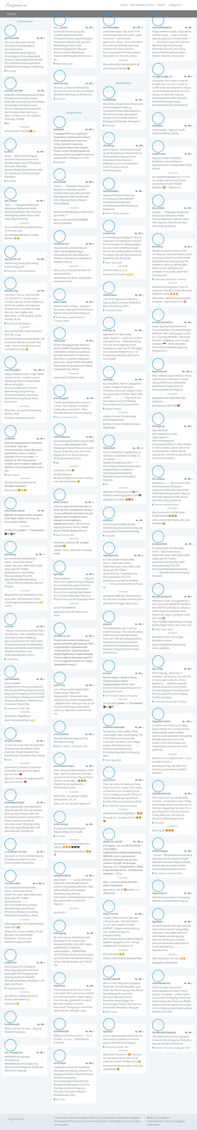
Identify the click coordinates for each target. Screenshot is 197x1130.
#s (15, 401)
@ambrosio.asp (62, 851)
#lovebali (9, 980)
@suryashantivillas (14, 331)
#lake (136, 649)
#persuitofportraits (64, 588)
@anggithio (158, 962)
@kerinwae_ (60, 796)
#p (55, 59)
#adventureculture (113, 476)
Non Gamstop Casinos (142, 5)
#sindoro (129, 49)
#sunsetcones (130, 642)
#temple (83, 455)
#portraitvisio (132, 404)
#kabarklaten (81, 588)
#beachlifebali (22, 59)
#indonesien (109, 1007)
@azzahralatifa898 (63, 212)
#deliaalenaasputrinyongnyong (21, 1063)
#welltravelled (61, 35)
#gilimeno (157, 862)
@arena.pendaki (160, 569)
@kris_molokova (111, 882)
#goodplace (130, 114)
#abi (86, 196)
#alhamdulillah (62, 951)
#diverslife (10, 63)
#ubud (156, 168)
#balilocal (9, 700)
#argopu (9, 586)
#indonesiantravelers (65, 787)
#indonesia (126, 149)
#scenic (128, 649)
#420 (119, 642)
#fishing (135, 531)
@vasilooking (11, 530)
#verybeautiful (24, 101)
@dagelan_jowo (121, 942)
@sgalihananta (122, 928)
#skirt (72, 196)
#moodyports (80, 599)
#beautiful (9, 94)
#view (31, 862)
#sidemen (177, 1043)
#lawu (106, 56)
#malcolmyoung (112, 170)
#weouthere (109, 642)
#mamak (79, 309)
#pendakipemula (63, 254)
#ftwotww (74, 595)
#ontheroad (158, 697)
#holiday (9, 162)
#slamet (119, 52)
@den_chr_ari (61, 803)
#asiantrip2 (158, 386)
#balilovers (20, 977)
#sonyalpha (109, 401)
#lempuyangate (36, 94)
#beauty (82, 200)
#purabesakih (126, 198)
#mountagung (12, 56)
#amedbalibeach (26, 45)
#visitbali (9, 644)
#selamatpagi (159, 1001)
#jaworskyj (75, 45)
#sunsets (58, 828)
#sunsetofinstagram (75, 828)
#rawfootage (159, 869)
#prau (137, 52)
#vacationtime (184, 855)
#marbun (59, 258)
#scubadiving (119, 251)
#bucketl (107, 480)
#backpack (167, 690)
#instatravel (170, 855)
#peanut (156, 1004)
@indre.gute (158, 830)
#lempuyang (159, 693)
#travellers (122, 1007)
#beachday (109, 104)
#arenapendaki (177, 562)
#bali (37, 63)
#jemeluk (9, 648)
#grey (168, 697)
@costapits (158, 637)
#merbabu (118, 49)
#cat (173, 865)
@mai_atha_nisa (12, 599)
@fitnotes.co (109, 491)
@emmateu (126, 334)
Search (161, 5)
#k (131, 945)
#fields (187, 1001)
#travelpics (130, 476)
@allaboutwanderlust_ (115, 462)
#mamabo (59, 309)
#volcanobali (31, 970)
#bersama (68, 313)
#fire (91, 441)
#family (167, 133)
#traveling (21, 94)
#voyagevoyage (171, 101)
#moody (68, 599)
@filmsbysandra (160, 958)
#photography (182, 690)
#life (39, 169)
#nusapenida (180, 683)
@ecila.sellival (61, 843)
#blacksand (137, 104)
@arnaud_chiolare (14, 778)
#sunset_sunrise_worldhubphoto (71, 87)
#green (175, 1004)
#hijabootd (83, 186)
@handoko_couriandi (15, 410)
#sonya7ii (121, 401)
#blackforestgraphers (65, 49)
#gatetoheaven (160, 261)
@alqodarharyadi (13, 594)
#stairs (182, 165)
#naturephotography (65, 42)
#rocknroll (115, 167)
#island (77, 441)
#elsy (57, 200)
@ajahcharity (60, 377)
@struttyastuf (159, 766)
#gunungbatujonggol (72, 251)
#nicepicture (11, 98)
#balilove (133, 117)
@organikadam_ (75, 784)
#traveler (58, 412)
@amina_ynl (10, 490)
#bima (116, 156)
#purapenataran (129, 798)
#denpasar (164, 486)
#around (178, 1001)
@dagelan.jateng (112, 935)
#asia (84, 444)
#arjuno (176, 56)
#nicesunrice (29, 108)
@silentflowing (12, 338)
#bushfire (108, 645)
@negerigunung (111, 580)
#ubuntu (70, 458)
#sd (112, 153)
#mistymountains (119, 306)
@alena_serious (62, 550)
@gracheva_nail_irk (113, 889)
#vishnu (67, 455)
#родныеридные (112, 684)
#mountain (172, 693)
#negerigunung (128, 573)
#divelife (119, 254)
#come (166, 1011)
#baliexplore (29, 697)
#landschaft (76, 35)
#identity (9, 308)
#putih (106, 153)
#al (6, 1070)
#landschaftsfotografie (66, 56)
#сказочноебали (112, 681)
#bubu (79, 196)
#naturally (9, 101)
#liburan (79, 193)
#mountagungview (27, 973)
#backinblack (130, 163)
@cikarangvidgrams (119, 931)
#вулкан (74, 530)
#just (170, 1001)
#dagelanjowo (111, 945)
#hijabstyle (59, 189)
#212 (78, 458)
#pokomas (37, 1067)
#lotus (75, 455)
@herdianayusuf (62, 277)
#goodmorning (182, 997)
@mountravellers (112, 64)
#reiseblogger (110, 1004)
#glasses (64, 196)
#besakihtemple (111, 202)
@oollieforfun (11, 996)
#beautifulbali (81, 1081)
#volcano (9, 59)
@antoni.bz (158, 683)
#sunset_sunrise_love (74, 91)
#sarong (39, 690)
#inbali (33, 98)
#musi (132, 156)
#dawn (174, 897)
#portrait (78, 592)
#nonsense (10, 315)
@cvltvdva (59, 912)
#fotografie (60, 38)
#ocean (58, 451)
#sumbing (108, 52)
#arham (13, 1070)
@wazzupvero (12, 131)
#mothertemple (111, 205)
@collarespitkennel (162, 644)
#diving (137, 251)
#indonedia (170, 98)
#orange (173, 165)
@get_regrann (111, 338)
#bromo (114, 56)
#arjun (133, 56)
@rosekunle (10, 482)
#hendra (107, 156)
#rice (36, 752)
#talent (8, 1067)
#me (164, 350)
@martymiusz (110, 274)
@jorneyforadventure (171, 326)
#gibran (58, 313)
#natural (180, 1008)
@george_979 (110, 866)
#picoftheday (29, 169)
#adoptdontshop (132, 341)
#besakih (125, 202)
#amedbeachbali (13, 49)
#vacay (70, 742)
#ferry (106, 306)
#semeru (125, 56)
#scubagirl (109, 254)
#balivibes (21, 700)
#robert (8, 266)
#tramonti (38, 648)
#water (90, 448)
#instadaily (121, 121)
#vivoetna (31, 641)
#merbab (157, 576)
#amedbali (10, 45)
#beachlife (36, 59)
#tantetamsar (71, 258)
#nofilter (122, 524)
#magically (184, 897)
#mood (107, 404)
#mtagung (128, 195)
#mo (91, 599)
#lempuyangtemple (162, 389)
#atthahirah (72, 189)
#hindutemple (17, 1032)
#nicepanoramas (28, 105)
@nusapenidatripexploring (166, 177)
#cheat (186, 483)
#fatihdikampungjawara (17, 1056)
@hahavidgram (135, 938)
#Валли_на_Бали (161, 901)
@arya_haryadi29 (13, 384)
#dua (62, 940)
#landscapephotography (79, 38)
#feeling (131, 401)
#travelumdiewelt (112, 997)
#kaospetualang (161, 565)
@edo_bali (9, 984)
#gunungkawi (11, 521)
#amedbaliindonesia (15, 52)
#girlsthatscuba (133, 254)
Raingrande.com (16, 5)
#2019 (41, 755)
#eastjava (166, 1043)
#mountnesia (110, 45)
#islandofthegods (63, 441)
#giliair (185, 858)
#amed (31, 42)
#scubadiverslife (25, 63)
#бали (84, 527)
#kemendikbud (134, 153)
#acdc (125, 167)
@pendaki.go (11, 579)
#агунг (57, 530)
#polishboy (158, 161)
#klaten (87, 592)
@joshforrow (159, 758)
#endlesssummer (176, 869)
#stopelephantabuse (163, 444)
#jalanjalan (69, 193)
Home (124, 5)
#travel (17, 173)
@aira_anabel (61, 219)
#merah (137, 149)
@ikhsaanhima (110, 603)
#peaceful (134, 111)
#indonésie (158, 98)
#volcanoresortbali (14, 859)
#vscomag (67, 592)
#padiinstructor (111, 258)
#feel (183, 687)
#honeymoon (134, 688)
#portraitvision (83, 585)
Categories (174, 5)
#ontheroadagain (31, 173)
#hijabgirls (71, 186)
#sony (137, 397)
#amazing (23, 98)
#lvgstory (124, 945)
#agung (31, 52)
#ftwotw (58, 599)
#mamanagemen (22, 1067)
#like (56, 196)
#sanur (71, 1074)
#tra (27, 704)
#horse (165, 865)
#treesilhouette (62, 94)
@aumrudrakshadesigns (17, 720)
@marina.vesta (110, 270)
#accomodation (13, 862)
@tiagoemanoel (160, 398)
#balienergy (21, 980)
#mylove (137, 794)
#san (72, 1095)
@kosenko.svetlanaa (64, 542)
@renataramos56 (161, 405)
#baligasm (26, 66)
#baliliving (37, 66)
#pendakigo (28, 572)
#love (115, 117)
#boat (127, 531)
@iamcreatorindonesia (115, 938)
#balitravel (108, 209)
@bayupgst (176, 333)
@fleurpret (10, 1003)
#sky (71, 451)
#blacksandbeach (112, 107)
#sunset (58, 91)
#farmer (166, 1004)
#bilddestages (61, 45)
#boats (187, 862)
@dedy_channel (111, 958)
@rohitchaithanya (63, 474)
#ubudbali (108, 752)
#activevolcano (120, 302)
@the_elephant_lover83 (164, 433)
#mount (8, 108)
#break (120, 114)
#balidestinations (112, 469)
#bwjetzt (82, 49)
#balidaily (127, 473)
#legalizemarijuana (129, 645)
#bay (24, 651)
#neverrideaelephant (163, 440)
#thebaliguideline (112, 473)
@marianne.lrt (37, 745)
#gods (84, 441)
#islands (162, 858)
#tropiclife (125, 258)
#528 (7, 1032)
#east (189, 1008)
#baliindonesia (12, 66)
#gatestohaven (160, 165)
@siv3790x (59, 470)
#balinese (75, 444)
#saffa (82, 189)
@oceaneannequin (113, 813)
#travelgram (181, 105)
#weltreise (108, 1000)
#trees (90, 91)
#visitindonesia (34, 644)
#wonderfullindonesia (114, 688)
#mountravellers (134, 42)
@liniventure (158, 298)
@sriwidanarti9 (110, 954)
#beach (120, 104)
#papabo (85, 306)
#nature (177, 161)
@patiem (107, 942)
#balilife (123, 117)
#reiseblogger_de (124, 1000)
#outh (113, 652)
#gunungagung (27, 637)
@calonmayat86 (111, 595)
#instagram (134, 121)
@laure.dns (109, 1054)
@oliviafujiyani (110, 68)
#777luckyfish (61, 595)
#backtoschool (124, 160)
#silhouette (77, 831)
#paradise (9, 176)
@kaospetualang (178, 569)
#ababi (20, 752)
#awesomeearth (62, 52)
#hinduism (80, 448)
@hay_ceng (60, 270)
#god (71, 448)
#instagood (109, 121)
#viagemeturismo (173, 386)
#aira (87, 193)
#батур (65, 530)
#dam (106, 652)
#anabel (58, 193)
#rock (106, 167)
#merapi (107, 49)
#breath (107, 117)
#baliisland (135, 302)
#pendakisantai (80, 254)
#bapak (89, 309)
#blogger (134, 1007)
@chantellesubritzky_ (131, 638)
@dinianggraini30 (13, 923)
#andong (129, 52)
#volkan (165, 158)
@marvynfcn (109, 1065)
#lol (116, 645)
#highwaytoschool (113, 163)
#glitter (24, 312)
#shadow (9, 651)
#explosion (176, 158)
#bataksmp (85, 258)
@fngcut (8, 931)
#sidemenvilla (159, 1040)
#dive (130, 251)
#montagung (135, 528)
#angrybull (109, 649)
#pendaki (123, 45)
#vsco (57, 592)
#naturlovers (85, 56)
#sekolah (120, 153)
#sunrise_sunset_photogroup (69, 1088)
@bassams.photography (165, 287)
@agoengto (60, 611)
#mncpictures (11, 1060)
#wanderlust (134, 1004)
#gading (58, 261)
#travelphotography (163, 105)
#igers (17, 162)
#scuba (107, 251)
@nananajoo (11, 716)
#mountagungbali (30, 56)
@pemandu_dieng (112, 42)
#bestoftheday (61, 203)
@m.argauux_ (110, 817)
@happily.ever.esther (114, 499)
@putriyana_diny (161, 512)
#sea (127, 104)
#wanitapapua (82, 313)
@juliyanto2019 (160, 562)
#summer (33, 159)
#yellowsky (85, 94)
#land (31, 655)
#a (182, 56)
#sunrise (179, 680)
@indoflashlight (183, 330)
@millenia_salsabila (14, 418)
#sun (77, 451)
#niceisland (38, 101)
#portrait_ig (118, 404)
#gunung (133, 45)
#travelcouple (12, 748)
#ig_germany (84, 42)
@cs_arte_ (181, 625)
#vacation (30, 859)
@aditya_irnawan (112, 416)
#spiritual (157, 101)
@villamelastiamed (162, 991)
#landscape (78, 52)
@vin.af (57, 607)
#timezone (176, 483)
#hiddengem (60, 448)
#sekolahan (109, 160)
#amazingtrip (11, 105)
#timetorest (109, 114)
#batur (77, 527)
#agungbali (10, 973)
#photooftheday (13, 169)
